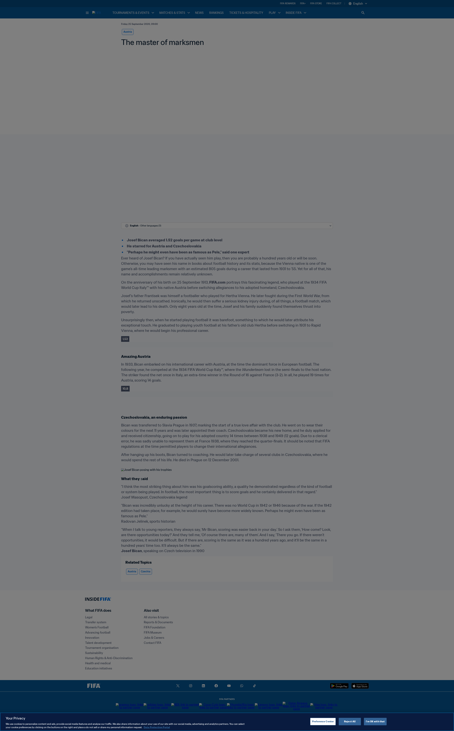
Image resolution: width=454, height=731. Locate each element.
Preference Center (323, 721)
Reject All (350, 721)
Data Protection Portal (157, 727)
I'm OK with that (375, 721)
